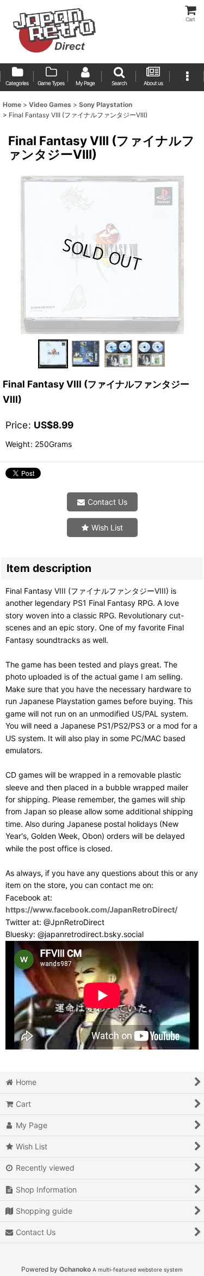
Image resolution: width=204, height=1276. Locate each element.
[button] (118, 77)
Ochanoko (75, 1269)
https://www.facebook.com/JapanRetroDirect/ (91, 909)
